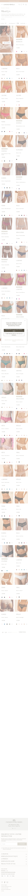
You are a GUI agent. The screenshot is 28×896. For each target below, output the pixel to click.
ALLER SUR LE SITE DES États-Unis (14, 330)
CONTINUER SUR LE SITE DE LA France (14, 334)
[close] (25, 320)
